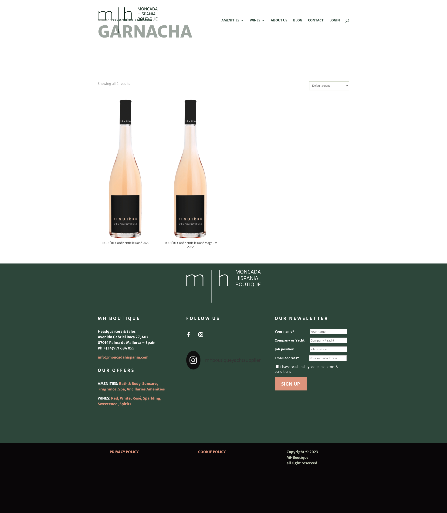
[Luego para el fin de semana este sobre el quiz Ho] (198, 381)
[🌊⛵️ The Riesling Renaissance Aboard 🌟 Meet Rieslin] (223, 381)
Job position (284, 349)
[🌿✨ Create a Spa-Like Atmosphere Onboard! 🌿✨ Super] (198, 412)
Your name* (284, 331)
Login (334, 20)
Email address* (287, 358)
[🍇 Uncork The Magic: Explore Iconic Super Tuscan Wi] (223, 412)
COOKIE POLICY (212, 452)
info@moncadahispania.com (123, 357)
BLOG (297, 20)
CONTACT (316, 20)
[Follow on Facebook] (188, 334)
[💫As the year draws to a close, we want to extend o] (249, 397)
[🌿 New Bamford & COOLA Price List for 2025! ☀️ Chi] (223, 397)
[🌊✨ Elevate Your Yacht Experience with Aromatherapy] (249, 412)
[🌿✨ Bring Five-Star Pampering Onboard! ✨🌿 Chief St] (198, 397)
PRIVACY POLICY (124, 452)
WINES (255, 20)
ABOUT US (279, 20)
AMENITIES (230, 20)
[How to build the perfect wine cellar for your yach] (249, 381)
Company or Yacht (290, 340)
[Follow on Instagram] (200, 334)
